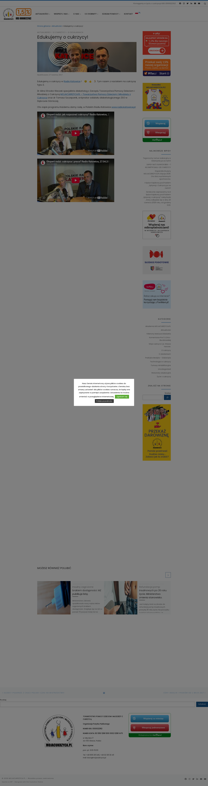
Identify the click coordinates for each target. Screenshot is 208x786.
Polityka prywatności (104, 401)
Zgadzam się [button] (122, 396)
